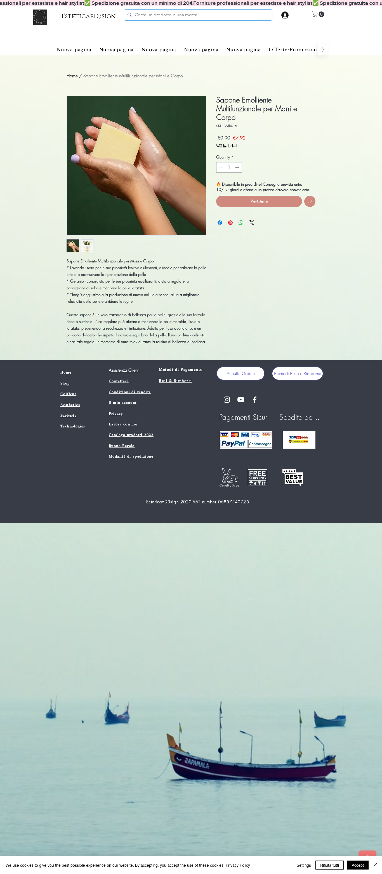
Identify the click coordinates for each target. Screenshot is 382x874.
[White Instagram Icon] (227, 399)
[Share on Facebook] (219, 222)
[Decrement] (220, 167)
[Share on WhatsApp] (241, 222)
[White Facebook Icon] (255, 399)
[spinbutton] (229, 167)
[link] (319, 14)
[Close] (375, 865)
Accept (358, 865)
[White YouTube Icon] (241, 399)
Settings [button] (304, 865)
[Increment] (237, 167)
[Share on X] (251, 222)
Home (72, 76)
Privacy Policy (238, 865)
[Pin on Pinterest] (230, 222)
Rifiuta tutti (329, 865)
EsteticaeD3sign (88, 16)
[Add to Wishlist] (309, 201)
